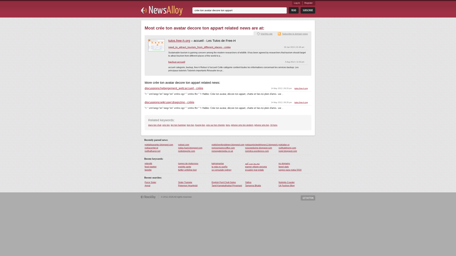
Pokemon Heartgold (188, 185)
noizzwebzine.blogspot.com (258, 148)
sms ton (166, 125)
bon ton (190, 125)
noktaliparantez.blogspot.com (159, 144)
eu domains (284, 163)
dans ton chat (154, 125)
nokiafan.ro (284, 144)
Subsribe (307, 10)
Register (308, 3)
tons (228, 125)
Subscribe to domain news (295, 34)
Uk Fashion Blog (287, 185)
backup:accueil (176, 61)
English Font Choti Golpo (224, 182)
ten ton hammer (178, 125)
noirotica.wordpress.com (257, 151)
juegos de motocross (188, 163)
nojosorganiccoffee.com (223, 148)
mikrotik (148, 163)
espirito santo (184, 167)
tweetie (148, 170)
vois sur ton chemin (215, 125)
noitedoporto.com (186, 151)
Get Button (308, 198)
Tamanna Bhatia (253, 185)
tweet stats (284, 167)
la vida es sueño (219, 167)
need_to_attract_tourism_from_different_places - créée (199, 47)
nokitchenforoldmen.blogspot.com (228, 144)
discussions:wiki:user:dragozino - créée (169, 102)
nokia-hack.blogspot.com (190, 148)
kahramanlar (218, 163)
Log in (297, 3)
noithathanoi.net (152, 151)
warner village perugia (256, 167)
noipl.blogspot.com (288, 151)
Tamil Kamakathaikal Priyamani (227, 185)
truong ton (200, 125)
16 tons (273, 125)
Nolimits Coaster (287, 182)
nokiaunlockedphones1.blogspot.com (261, 144)
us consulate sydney (221, 170)
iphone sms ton (261, 125)
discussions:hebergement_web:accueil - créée (174, 88)
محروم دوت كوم (252, 163)
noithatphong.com (287, 148)
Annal (147, 185)
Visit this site (267, 34)
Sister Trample (185, 182)
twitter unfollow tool (187, 170)
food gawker (151, 167)
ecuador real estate (254, 170)
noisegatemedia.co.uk (222, 151)
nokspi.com (183, 144)
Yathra (248, 182)
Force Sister (150, 182)
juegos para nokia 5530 (290, 170)
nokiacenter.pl (151, 148)
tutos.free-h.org (179, 40)
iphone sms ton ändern (242, 125)
